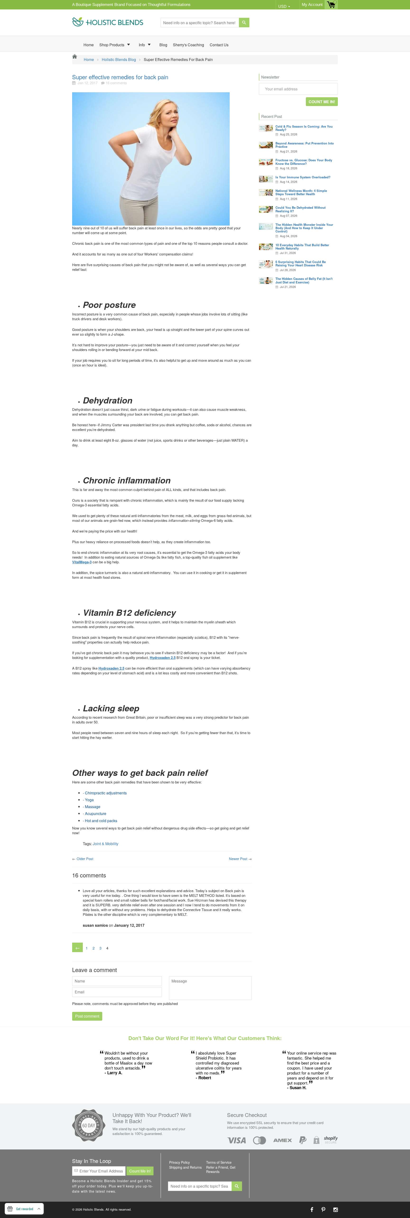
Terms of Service (219, 1162)
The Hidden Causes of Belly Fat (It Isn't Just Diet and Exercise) (303, 280)
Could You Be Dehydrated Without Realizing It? (300, 209)
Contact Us (219, 44)
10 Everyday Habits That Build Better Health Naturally (302, 246)
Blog (163, 44)
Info (142, 44)
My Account (312, 4)
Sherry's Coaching (188, 44)
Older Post (85, 858)
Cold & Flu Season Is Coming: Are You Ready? (304, 128)
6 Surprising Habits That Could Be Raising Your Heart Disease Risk (300, 263)
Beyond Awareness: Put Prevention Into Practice (304, 145)
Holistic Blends (93, 1209)
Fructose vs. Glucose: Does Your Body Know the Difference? (303, 162)
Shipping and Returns (185, 1167)
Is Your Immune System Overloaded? (303, 177)
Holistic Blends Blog (119, 59)
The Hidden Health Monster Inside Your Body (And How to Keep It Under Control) (304, 228)
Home (89, 44)
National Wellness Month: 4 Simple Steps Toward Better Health (301, 192)
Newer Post (238, 858)
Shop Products (112, 44)
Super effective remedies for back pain (120, 77)
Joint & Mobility (105, 843)
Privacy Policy (179, 1162)
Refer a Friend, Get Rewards (220, 1169)
